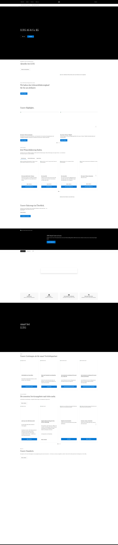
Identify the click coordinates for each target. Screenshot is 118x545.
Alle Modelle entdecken (25, 216)
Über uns (23, 36)
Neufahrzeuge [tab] (23, 158)
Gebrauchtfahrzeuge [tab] (31, 158)
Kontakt (30, 36)
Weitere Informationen (25, 69)
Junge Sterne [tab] (39, 158)
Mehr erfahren (23, 93)
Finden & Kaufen (23, 212)
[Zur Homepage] (59, 2)
